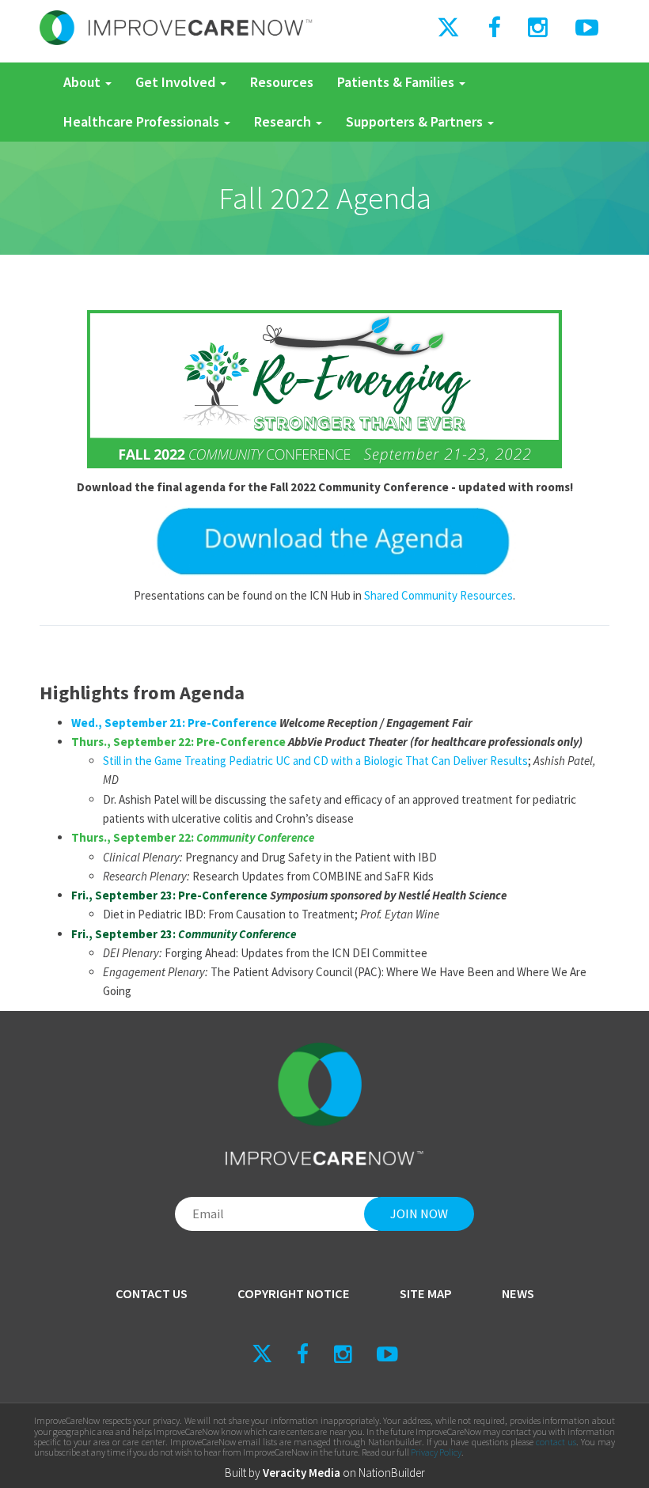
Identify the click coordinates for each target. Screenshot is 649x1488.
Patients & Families (397, 82)
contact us (556, 1442)
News (518, 1293)
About (83, 82)
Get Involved (176, 82)
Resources (281, 82)
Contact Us (152, 1293)
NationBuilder (392, 1472)
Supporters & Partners (416, 121)
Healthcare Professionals (142, 121)
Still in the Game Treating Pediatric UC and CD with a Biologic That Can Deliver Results (315, 760)
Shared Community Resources (438, 595)
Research (284, 121)
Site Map (426, 1293)
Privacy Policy (436, 1452)
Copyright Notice (293, 1293)
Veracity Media (301, 1472)
